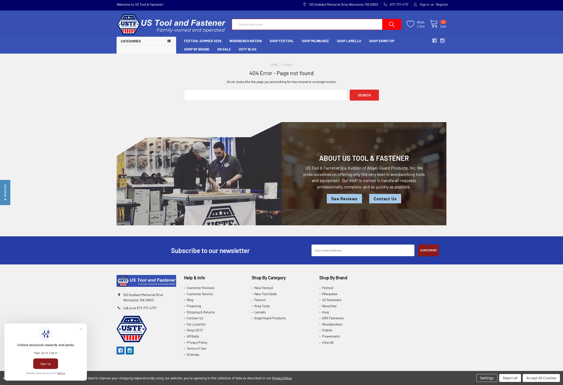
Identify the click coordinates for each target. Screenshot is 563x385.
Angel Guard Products (270, 318)
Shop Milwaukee (315, 41)
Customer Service (200, 294)
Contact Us (385, 198)
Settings (487, 378)
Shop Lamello (349, 41)
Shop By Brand (196, 49)
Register (442, 4)
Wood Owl (329, 306)
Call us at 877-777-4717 (139, 308)
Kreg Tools (262, 306)
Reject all (510, 378)
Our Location (196, 324)
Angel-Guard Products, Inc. (391, 167)
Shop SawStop (382, 41)
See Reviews (344, 198)
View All (327, 342)
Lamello (260, 312)
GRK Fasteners (333, 318)
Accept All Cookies (541, 378)
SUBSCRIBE (428, 250)
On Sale (224, 49)
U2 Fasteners (331, 300)
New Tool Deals (265, 294)
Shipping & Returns (201, 312)
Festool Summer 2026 (202, 41)
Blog (190, 300)
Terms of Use (196, 348)
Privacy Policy (197, 342)
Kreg (325, 312)
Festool (259, 300)
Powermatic (331, 336)
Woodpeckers (332, 324)
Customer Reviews (201, 288)
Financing (194, 306)
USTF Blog (247, 49)
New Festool (263, 288)
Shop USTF (195, 330)
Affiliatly (193, 336)
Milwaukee (329, 294)
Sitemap (193, 354)
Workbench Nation (245, 41)
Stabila (327, 330)
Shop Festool (282, 41)
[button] (5, 192)
